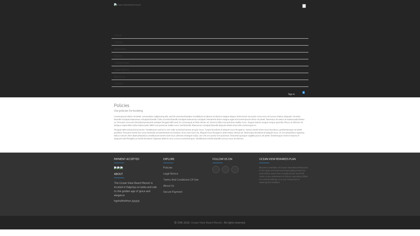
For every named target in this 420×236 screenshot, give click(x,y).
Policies (167, 167)
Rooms (118, 56)
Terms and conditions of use (181, 179)
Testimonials (121, 62)
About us (119, 76)
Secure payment (172, 191)
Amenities (120, 49)
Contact (118, 83)
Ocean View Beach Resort (206, 222)
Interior (118, 42)
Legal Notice (121, 69)
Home (117, 35)
